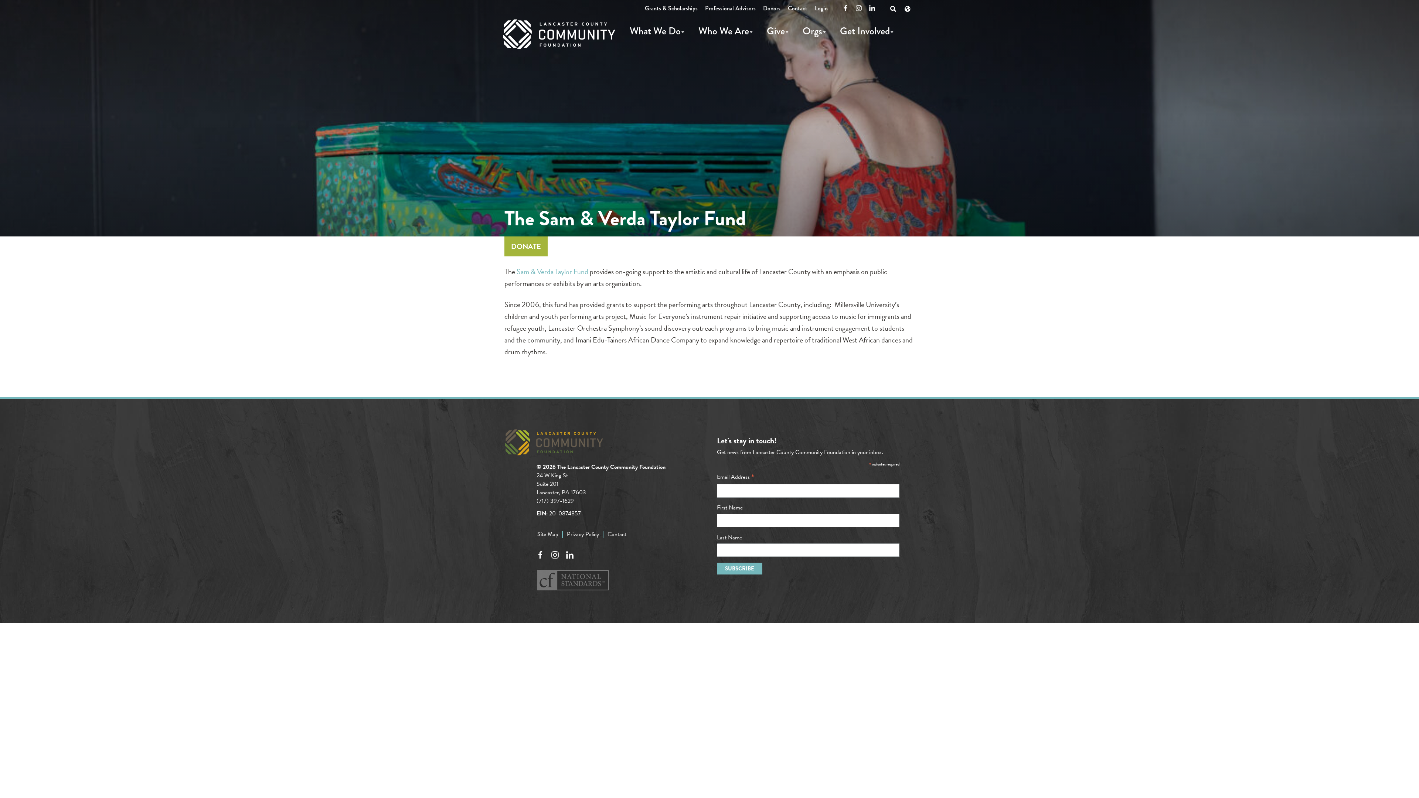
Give (776, 31)
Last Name (729, 537)
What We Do (655, 31)
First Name (730, 507)
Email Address (735, 477)
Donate (526, 246)
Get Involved (865, 31)
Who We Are (723, 31)
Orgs (812, 31)
